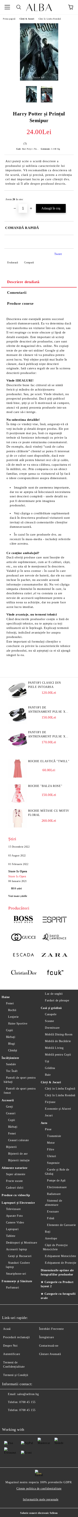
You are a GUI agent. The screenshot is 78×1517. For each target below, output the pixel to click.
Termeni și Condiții (15, 1375)
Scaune (49, 1021)
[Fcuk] (54, 973)
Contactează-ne (48, 1345)
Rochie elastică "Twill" (48, 761)
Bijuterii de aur (18, 1153)
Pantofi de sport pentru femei (20, 1090)
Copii (9, 1030)
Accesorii (8, 1100)
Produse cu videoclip (16, 1195)
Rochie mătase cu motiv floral (48, 813)
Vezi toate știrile (17, 896)
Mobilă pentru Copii (58, 1054)
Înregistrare (46, 1337)
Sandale (11, 1064)
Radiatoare (54, 1194)
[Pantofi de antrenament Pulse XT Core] (17, 748)
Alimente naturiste (14, 1167)
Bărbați (10, 1037)
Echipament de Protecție (60, 1262)
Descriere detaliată (23, 282)
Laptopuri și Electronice (18, 1202)
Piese (48, 1129)
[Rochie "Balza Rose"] (17, 802)
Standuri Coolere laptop (18, 1265)
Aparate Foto (14, 1215)
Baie (48, 1074)
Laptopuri (12, 1229)
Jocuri (49, 1115)
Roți (47, 1231)
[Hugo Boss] (24, 920)
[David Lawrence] (54, 938)
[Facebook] (7, 1418)
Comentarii (17, 292)
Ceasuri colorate (18, 1140)
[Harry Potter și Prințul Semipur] (39, 79)
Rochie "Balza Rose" (45, 786)
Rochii (12, 1010)
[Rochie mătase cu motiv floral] (17, 826)
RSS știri (16, 888)
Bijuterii (11, 1147)
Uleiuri (51, 1156)
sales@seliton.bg (28, 1394)
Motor (51, 1142)
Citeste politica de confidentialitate (39, 1488)
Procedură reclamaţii (16, 1337)
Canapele (50, 1014)
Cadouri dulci (15, 1187)
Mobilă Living (54, 1047)
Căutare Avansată (50, 1354)
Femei (10, 1003)
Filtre (50, 1149)
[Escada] (24, 955)
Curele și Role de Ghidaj (57, 1171)
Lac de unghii (54, 993)
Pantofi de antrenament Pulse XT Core (47, 735)
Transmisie (54, 1136)
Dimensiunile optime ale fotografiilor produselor (57, 1272)
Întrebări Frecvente (51, 1328)
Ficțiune (50, 1102)
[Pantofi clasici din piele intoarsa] (17, 698)
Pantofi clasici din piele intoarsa (44, 685)
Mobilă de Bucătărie (58, 1041)
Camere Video (15, 1222)
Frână (50, 1218)
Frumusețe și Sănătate (17, 1281)
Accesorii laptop (16, 1249)
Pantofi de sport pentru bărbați (20, 1079)
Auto (44, 1123)
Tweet (58, 254)
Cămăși (12, 1050)
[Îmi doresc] (68, 197)
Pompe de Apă (56, 1180)
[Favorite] (59, 7)
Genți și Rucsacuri (20, 1256)
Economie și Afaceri (58, 1108)
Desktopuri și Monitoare (21, 1242)
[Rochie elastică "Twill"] (17, 777)
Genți (9, 1106)
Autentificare (11, 1354)
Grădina (50, 1068)
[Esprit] (54, 920)
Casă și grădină (51, 1008)
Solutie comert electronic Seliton (39, 1513)
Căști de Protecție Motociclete (55, 1247)
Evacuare (53, 1211)
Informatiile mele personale (40, 1499)
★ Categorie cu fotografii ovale (58, 1296)
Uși (47, 1061)
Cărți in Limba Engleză (60, 1088)
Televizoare (13, 1209)
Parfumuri (12, 1287)
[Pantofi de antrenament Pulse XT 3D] (17, 723)
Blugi (11, 1043)
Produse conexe (20, 303)
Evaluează (12, 262)
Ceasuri (10, 1113)
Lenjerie (13, 1016)
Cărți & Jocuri (27, 19)
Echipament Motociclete (60, 1256)
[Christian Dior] (24, 973)
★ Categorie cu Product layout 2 (57, 1284)
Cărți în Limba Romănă (49, 19)
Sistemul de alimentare (53, 1202)
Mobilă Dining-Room (58, 1034)
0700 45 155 (27, 1402)
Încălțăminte (10, 1058)
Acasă (7, 1328)
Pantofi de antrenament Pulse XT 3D (47, 710)
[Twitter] (16, 1418)
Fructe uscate (14, 1181)
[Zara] (54, 955)
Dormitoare (52, 1027)
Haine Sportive (17, 1023)
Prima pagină (9, 19)
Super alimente (15, 1174)
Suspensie (53, 1162)
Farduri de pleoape (57, 1000)
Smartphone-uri (16, 1273)
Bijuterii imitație (19, 1160)
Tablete (10, 1235)
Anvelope (51, 1238)
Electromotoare (57, 1187)
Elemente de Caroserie (61, 1225)
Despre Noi (10, 1345)
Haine (6, 997)
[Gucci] (24, 938)
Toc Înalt (12, 1071)
